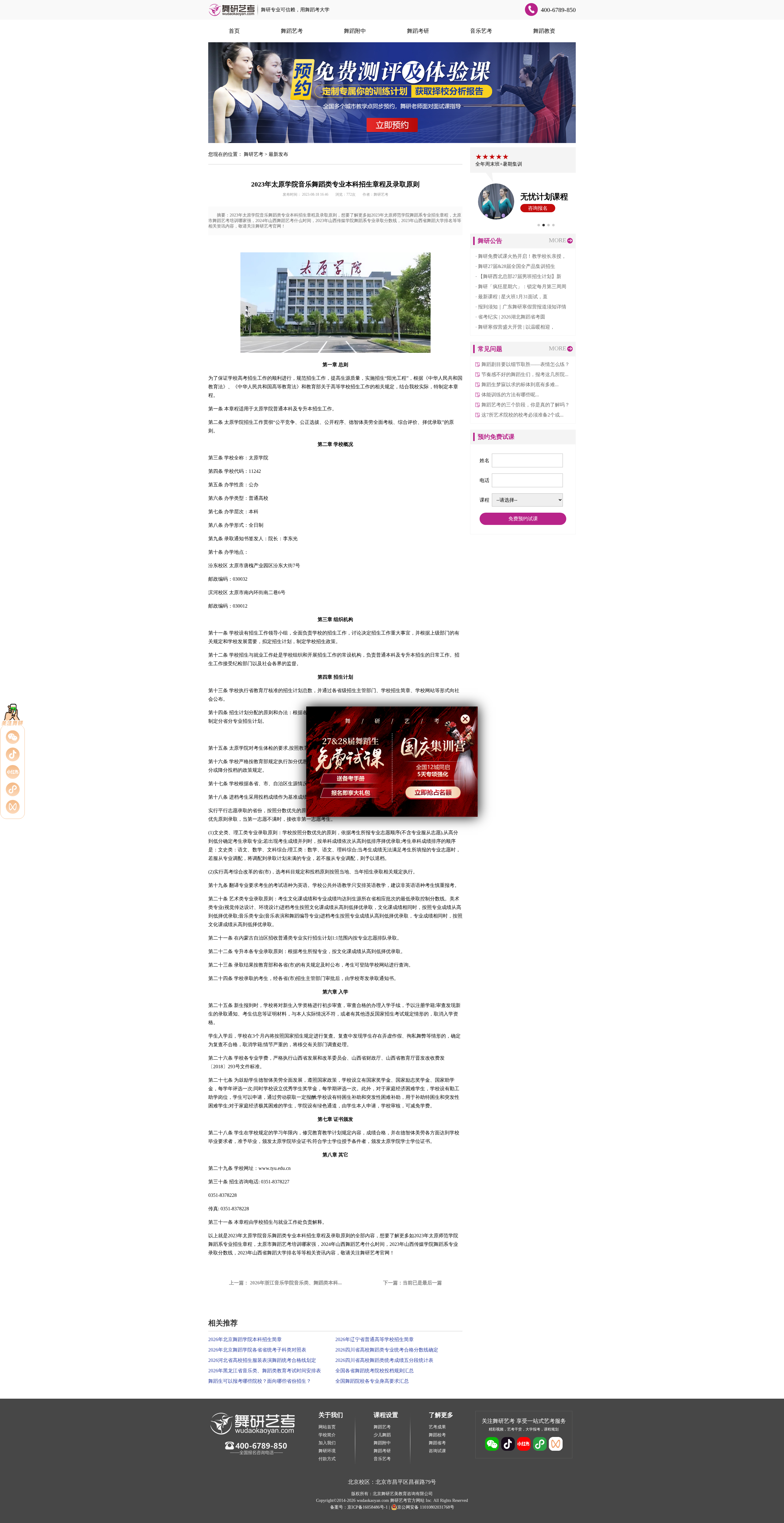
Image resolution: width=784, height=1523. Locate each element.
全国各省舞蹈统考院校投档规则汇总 (374, 1370)
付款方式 (327, 1459)
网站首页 (327, 1427)
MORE (557, 240)
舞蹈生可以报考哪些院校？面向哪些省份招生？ (259, 1381)
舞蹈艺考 (292, 31)
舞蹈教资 (544, 31)
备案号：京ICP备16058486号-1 (359, 1507)
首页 (234, 31)
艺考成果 (437, 1427)
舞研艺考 (253, 154)
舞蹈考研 (418, 31)
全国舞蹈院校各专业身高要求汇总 (372, 1381)
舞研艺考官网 (375, 1252)
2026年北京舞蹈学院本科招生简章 (245, 1339)
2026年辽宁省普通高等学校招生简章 (374, 1339)
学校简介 (327, 1435)
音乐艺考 (481, 31)
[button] (538, 225)
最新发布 (278, 154)
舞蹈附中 (355, 31)
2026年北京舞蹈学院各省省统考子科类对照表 (257, 1349)
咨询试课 (437, 1451)
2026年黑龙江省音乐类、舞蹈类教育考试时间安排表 (264, 1370)
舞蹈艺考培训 (286, 1244)
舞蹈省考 (437, 1443)
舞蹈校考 (437, 1435)
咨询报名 (534, 208)
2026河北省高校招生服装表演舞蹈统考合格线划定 (262, 1360)
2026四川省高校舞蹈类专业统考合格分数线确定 (386, 1349)
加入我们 (327, 1443)
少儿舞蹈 (382, 1435)
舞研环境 (327, 1451)
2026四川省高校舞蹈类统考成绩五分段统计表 (384, 1360)
